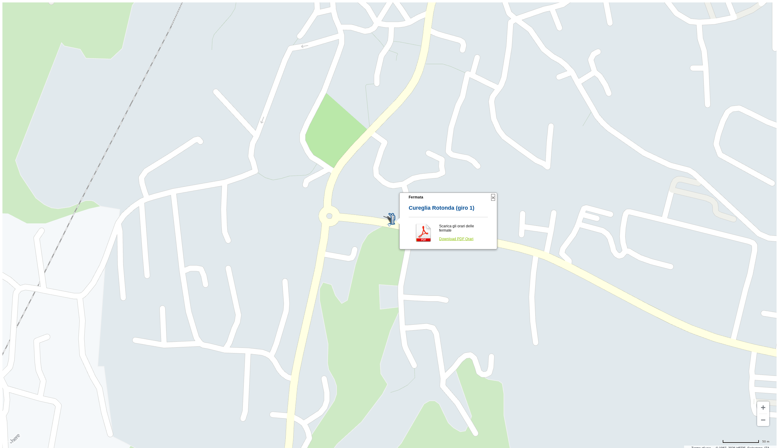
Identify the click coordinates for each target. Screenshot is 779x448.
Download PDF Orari (456, 239)
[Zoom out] (763, 420)
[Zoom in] (763, 407)
